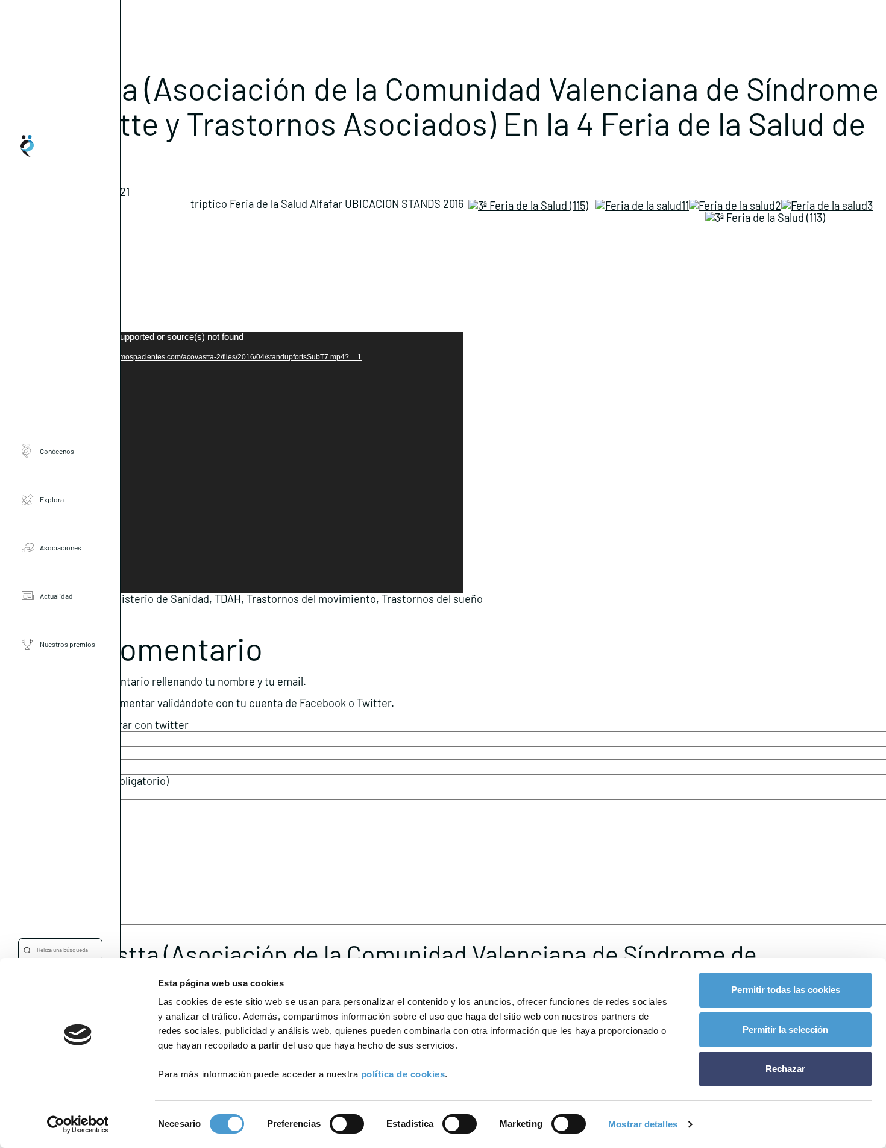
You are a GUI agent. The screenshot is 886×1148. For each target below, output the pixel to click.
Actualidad (56, 595)
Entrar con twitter (145, 724)
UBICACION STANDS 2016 (404, 203)
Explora (52, 498)
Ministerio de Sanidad (157, 598)
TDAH (228, 598)
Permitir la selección (785, 1029)
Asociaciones (60, 547)
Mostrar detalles (642, 1124)
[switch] (347, 1124)
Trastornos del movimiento (311, 598)
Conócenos (57, 450)
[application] (231, 462)
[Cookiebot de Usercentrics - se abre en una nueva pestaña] (78, 1124)
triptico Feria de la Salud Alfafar (266, 203)
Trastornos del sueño (432, 598)
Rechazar (785, 1069)
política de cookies (403, 1074)
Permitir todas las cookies (785, 990)
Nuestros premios (67, 643)
